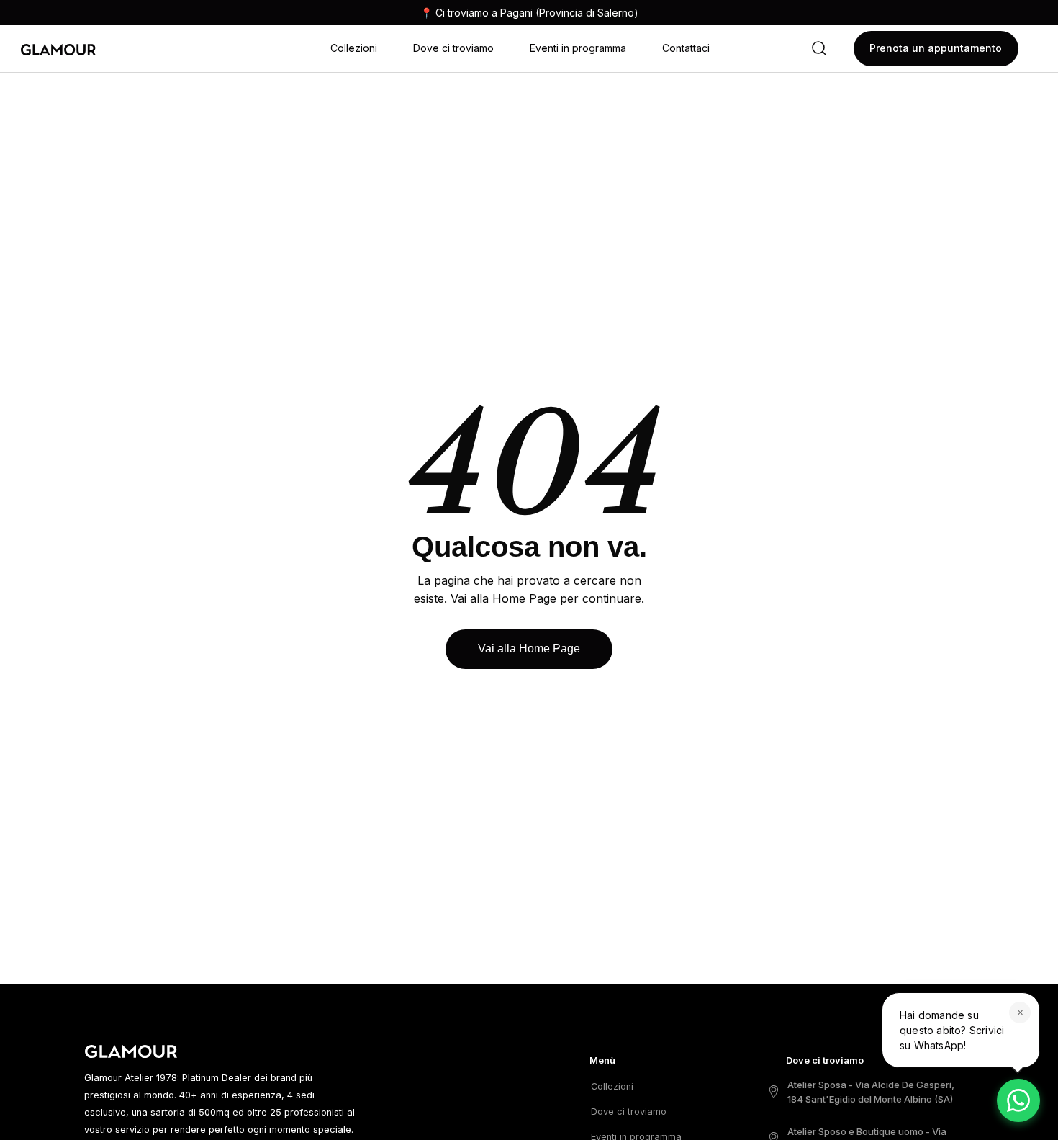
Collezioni (353, 48)
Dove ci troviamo (453, 48)
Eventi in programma (578, 48)
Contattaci (686, 48)
